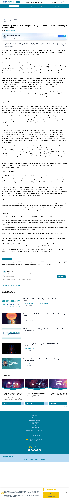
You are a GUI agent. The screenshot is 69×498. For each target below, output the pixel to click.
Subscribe (60, 276)
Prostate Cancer (5, 285)
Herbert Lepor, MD (29, 363)
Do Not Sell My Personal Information (34, 430)
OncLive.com (34, 419)
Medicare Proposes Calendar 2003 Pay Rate (57, 262)
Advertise (34, 415)
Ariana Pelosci (28, 333)
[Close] (66, 492)
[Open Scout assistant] (61, 2)
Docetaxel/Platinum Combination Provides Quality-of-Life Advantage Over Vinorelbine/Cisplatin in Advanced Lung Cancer (11, 263)
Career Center (44, 6)
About (34, 414)
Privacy (34, 428)
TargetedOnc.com (34, 422)
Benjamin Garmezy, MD (44, 303)
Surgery (58, 6)
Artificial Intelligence (37, 6)
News (22, 2)
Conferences (34, 2)
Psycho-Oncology (29, 6)
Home (25, 459)
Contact (35, 425)
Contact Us (42, 459)
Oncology (4, 21)
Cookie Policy (15, 496)
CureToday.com (34, 417)
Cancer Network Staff (29, 318)
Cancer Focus (13, 6)
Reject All (51, 493)
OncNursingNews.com (34, 420)
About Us (31, 459)
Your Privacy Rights (34, 432)
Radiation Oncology (52, 6)
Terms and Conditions (34, 427)
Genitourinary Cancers (16, 285)
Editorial (34, 424)
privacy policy (28, 279)
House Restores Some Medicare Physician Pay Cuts (34, 263)
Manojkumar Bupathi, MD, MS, (31, 303)
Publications (40, 2)
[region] (34, 493)
